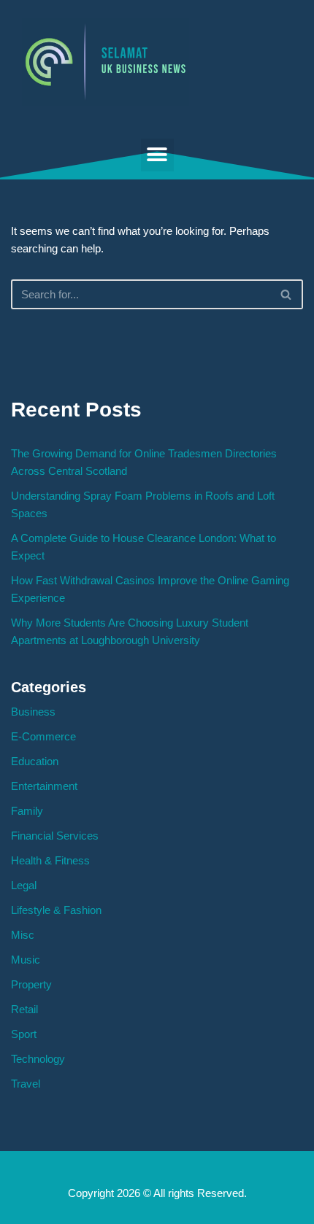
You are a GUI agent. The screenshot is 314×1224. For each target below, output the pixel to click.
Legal (24, 885)
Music (25, 959)
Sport (24, 1034)
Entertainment (44, 786)
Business (33, 711)
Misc (22, 935)
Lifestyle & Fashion (56, 910)
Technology (38, 1059)
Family (27, 811)
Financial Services (55, 835)
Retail (24, 1009)
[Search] (286, 294)
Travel (25, 1083)
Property (31, 984)
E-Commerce (43, 736)
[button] (157, 155)
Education (34, 761)
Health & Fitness (50, 860)
